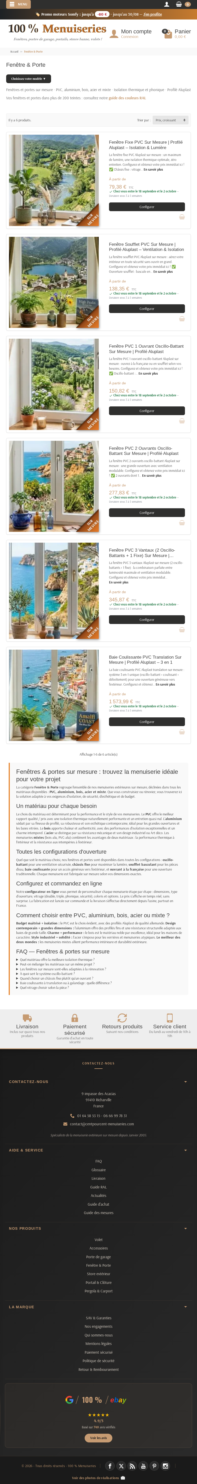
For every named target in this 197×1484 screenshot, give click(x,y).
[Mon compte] (167, 5)
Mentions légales (98, 1343)
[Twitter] (121, 1465)
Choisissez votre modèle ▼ (28, 79)
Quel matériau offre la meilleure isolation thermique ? (57, 959)
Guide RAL (98, 1187)
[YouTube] (143, 1465)
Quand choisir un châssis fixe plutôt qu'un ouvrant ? (56, 978)
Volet (99, 1239)
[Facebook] (109, 1465)
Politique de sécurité (98, 1360)
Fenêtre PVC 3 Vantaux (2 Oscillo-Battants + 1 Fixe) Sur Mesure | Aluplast (142, 555)
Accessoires (99, 1248)
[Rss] (132, 1465)
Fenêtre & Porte (98, 1265)
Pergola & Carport (99, 1290)
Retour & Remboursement (98, 1369)
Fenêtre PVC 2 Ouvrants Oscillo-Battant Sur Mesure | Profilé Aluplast (144, 451)
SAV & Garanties (98, 1317)
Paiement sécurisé (99, 1352)
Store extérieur (98, 1273)
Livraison (98, 1178)
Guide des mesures (98, 1212)
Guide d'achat (98, 1204)
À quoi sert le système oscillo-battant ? (47, 973)
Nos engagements (98, 1326)
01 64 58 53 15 (88, 1115)
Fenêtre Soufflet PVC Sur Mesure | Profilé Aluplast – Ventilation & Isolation (146, 247)
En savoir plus (153, 169)
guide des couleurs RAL (127, 97)
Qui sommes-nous (99, 1335)
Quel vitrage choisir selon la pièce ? (44, 987)
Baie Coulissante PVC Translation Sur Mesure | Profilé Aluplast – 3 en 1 (145, 660)
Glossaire (99, 1169)
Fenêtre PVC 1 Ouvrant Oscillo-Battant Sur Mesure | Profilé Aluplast (146, 349)
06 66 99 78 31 (115, 1115)
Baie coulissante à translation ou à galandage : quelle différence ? (66, 983)
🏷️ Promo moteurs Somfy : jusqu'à (98, 14)
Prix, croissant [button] (166, 120)
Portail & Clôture (99, 1282)
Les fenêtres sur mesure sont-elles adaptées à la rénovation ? (63, 969)
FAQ (98, 1161)
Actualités (98, 1195)
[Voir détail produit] (182, 217)
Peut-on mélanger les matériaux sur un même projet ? (57, 964)
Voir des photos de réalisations (95, 1478)
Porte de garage (98, 1256)
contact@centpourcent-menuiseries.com (102, 1123)
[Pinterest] (154, 1465)
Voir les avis (98, 1438)
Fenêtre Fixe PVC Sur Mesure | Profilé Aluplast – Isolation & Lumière (146, 145)
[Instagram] (165, 1465)
